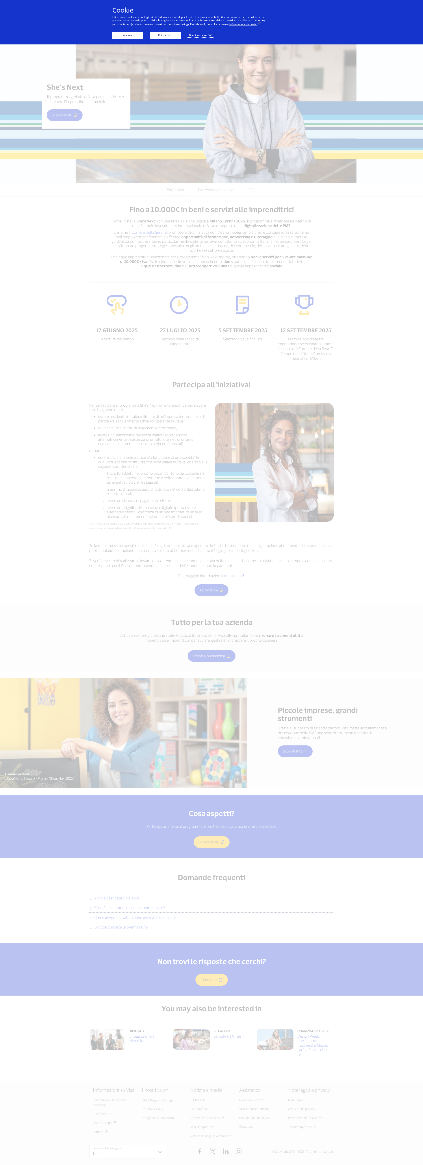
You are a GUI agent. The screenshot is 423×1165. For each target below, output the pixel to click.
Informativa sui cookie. (243, 24)
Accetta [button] (127, 35)
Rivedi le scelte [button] (198, 35)
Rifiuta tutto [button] (165, 35)
